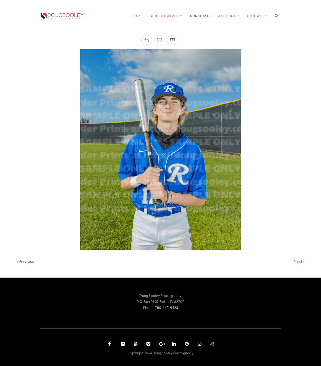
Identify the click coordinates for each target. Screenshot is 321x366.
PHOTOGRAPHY (165, 16)
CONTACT (255, 16)
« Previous (25, 261)
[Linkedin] (173, 344)
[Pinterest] (186, 344)
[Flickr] (122, 344)
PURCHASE (199, 16)
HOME (137, 16)
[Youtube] (135, 344)
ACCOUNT (227, 16)
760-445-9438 (166, 308)
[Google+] (160, 344)
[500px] (212, 344)
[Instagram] (199, 344)
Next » (299, 261)
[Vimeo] (148, 344)
